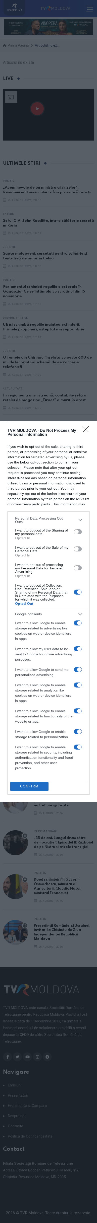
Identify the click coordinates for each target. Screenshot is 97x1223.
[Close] (87, 431)
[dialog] (48, 611)
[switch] (78, 531)
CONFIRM (29, 786)
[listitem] (48, 520)
